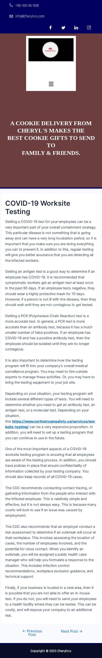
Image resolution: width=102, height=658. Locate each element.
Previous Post (32, 633)
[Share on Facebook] (50, 27)
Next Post (72, 631)
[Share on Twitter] (63, 27)
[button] (51, 84)
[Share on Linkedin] (76, 27)
